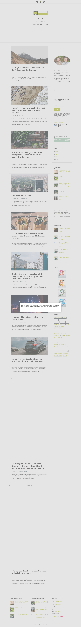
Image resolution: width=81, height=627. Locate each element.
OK (59, 309)
